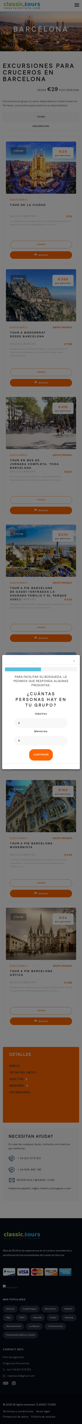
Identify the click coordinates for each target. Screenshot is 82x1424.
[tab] (41, 755)
